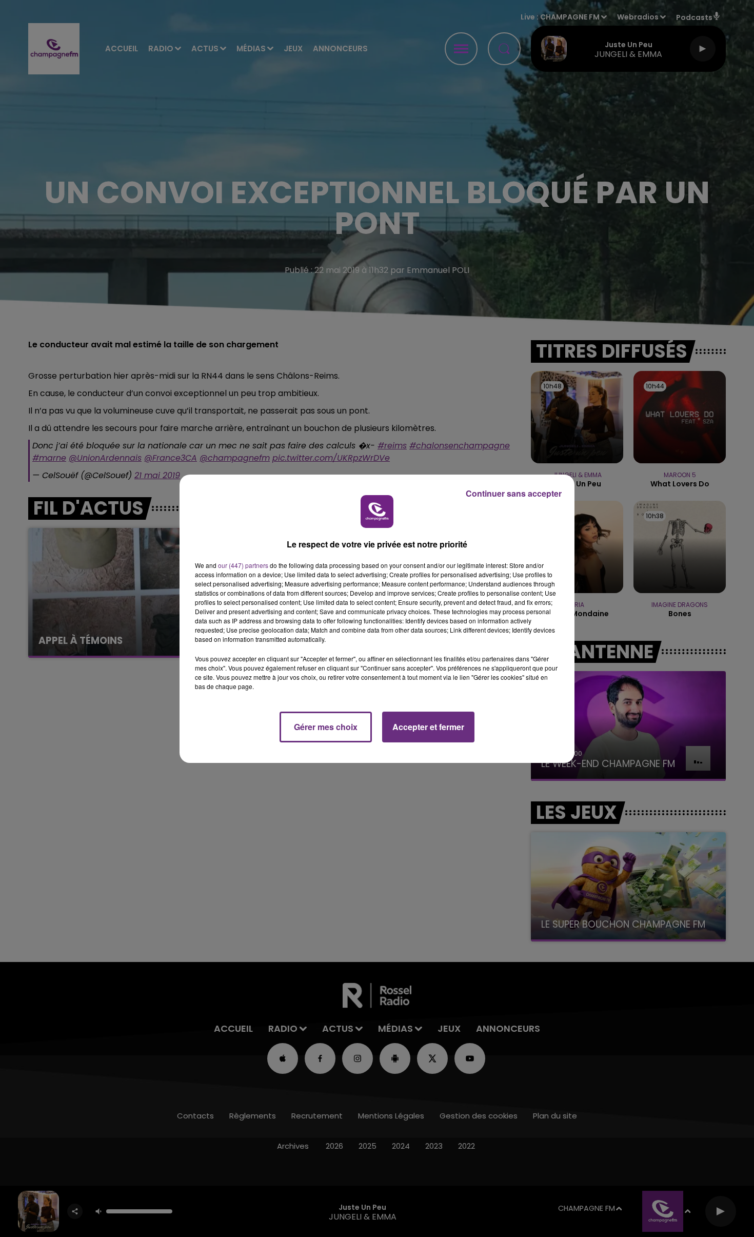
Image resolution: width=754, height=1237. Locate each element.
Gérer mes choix (326, 727)
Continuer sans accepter (514, 493)
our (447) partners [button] (243, 565)
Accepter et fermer (428, 727)
